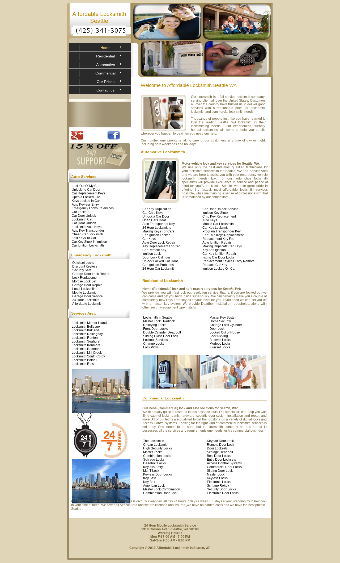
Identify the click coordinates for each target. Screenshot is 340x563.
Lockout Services (155, 340)
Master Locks (152, 452)
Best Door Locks (219, 456)
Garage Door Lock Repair (90, 274)
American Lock (154, 485)
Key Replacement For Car (161, 246)
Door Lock (217, 329)
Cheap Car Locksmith (87, 234)
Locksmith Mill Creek (87, 353)
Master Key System (223, 317)
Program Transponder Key (221, 231)
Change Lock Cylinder (226, 325)
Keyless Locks (217, 478)
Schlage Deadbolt (220, 452)
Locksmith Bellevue (86, 326)
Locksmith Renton (85, 338)
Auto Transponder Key (158, 224)
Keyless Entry (153, 467)
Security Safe (81, 270)
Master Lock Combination (161, 489)
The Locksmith (153, 441)
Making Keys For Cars (158, 231)
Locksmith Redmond (86, 349)
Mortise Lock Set (84, 281)
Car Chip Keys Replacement (223, 235)
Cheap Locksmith (155, 445)
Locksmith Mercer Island (89, 323)
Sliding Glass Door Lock (160, 336)
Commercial (105, 73)
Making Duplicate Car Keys (222, 246)
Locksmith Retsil (83, 364)
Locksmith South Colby (88, 356)
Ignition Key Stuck (215, 213)
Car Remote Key (154, 250)
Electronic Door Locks (223, 493)
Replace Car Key (214, 265)
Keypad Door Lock (220, 441)
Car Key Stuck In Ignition (89, 242)
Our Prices (105, 82)
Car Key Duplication (156, 209)
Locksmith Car (82, 219)
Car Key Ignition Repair (219, 254)
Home (105, 47)
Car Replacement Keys (88, 193)
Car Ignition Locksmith (88, 245)
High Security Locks (157, 448)
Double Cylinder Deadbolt (162, 332)
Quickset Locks (83, 263)
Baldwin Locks (220, 340)
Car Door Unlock (84, 216)
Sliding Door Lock (220, 471)
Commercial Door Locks (224, 467)
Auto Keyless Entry (85, 204)
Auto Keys (209, 220)
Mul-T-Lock (151, 471)
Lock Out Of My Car (86, 186)
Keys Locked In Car (86, 201)
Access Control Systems (224, 463)
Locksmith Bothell (84, 360)
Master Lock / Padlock (159, 321)
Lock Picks (151, 347)
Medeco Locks (220, 343)
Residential (105, 56)
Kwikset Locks (220, 347)
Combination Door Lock (160, 493)
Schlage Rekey (218, 485)
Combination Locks (157, 456)
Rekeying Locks (154, 325)
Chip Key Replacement (219, 216)
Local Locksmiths (84, 289)
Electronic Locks (219, 482)
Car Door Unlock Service (220, 209)
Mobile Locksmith (84, 292)
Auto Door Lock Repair (158, 242)
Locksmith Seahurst (86, 341)
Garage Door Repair (87, 285)
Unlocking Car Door (86, 189)
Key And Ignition (214, 250)
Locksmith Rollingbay (87, 334)
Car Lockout (80, 212)
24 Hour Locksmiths (156, 228)
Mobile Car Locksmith (218, 224)
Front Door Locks (155, 329)
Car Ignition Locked (156, 235)
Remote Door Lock (220, 445)
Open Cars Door (154, 220)
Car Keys (149, 239)
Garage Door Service (87, 296)
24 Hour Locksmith (85, 300)
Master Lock (215, 474)
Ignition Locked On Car (219, 268)
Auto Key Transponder (88, 230)
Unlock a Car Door (155, 216)
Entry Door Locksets (221, 459)
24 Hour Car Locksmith (159, 268)
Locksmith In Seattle (157, 317)
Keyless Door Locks (157, 474)
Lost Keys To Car (84, 238)
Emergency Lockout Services (93, 208)
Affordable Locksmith (87, 304)
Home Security (220, 321)
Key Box (149, 482)
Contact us (105, 90)
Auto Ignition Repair (216, 242)
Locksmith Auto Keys (86, 227)
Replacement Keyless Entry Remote (228, 261)
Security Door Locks (221, 489)
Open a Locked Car (86, 197)
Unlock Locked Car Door (160, 261)
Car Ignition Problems (158, 265)
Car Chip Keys (152, 213)
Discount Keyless (84, 266)
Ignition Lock (151, 254)
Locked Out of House (225, 332)
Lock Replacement (85, 278)
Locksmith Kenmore (86, 345)
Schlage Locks (153, 459)
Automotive (105, 64)
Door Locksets (217, 448)
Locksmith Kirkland (85, 330)
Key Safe (149, 478)
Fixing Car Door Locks (218, 257)
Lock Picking (219, 336)
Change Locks (153, 343)
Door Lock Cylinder (156, 257)
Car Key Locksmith (216, 228)
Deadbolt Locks (154, 463)
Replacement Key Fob (218, 239)
